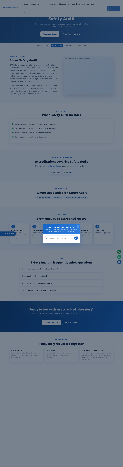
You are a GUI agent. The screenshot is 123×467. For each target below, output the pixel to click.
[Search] (76, 238)
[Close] (78, 226)
